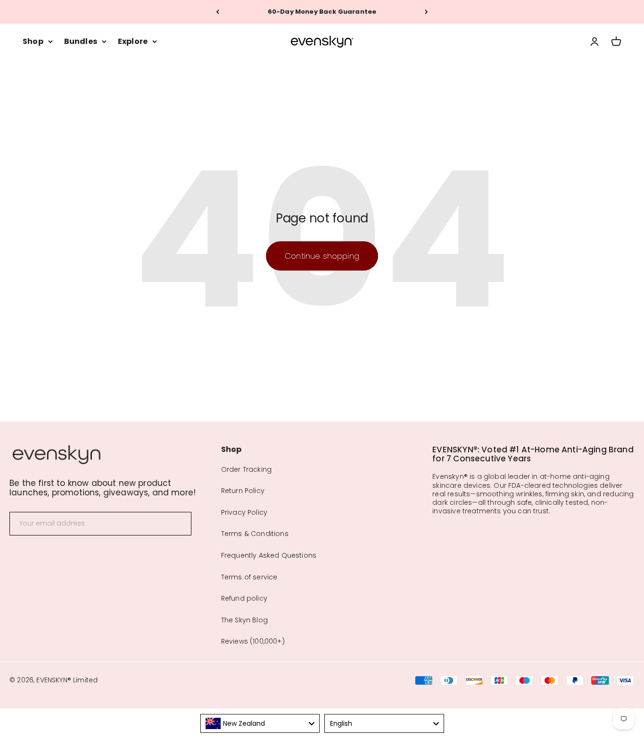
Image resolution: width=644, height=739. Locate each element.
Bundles (80, 41)
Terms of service (249, 577)
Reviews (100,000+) (253, 641)
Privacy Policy (244, 512)
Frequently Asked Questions (268, 555)
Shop (33, 41)
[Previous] (217, 12)
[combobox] (260, 723)
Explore (133, 41)
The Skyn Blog (244, 620)
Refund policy (244, 598)
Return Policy (242, 490)
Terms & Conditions (255, 533)
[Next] (426, 12)
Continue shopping (322, 256)
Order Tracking (246, 469)
